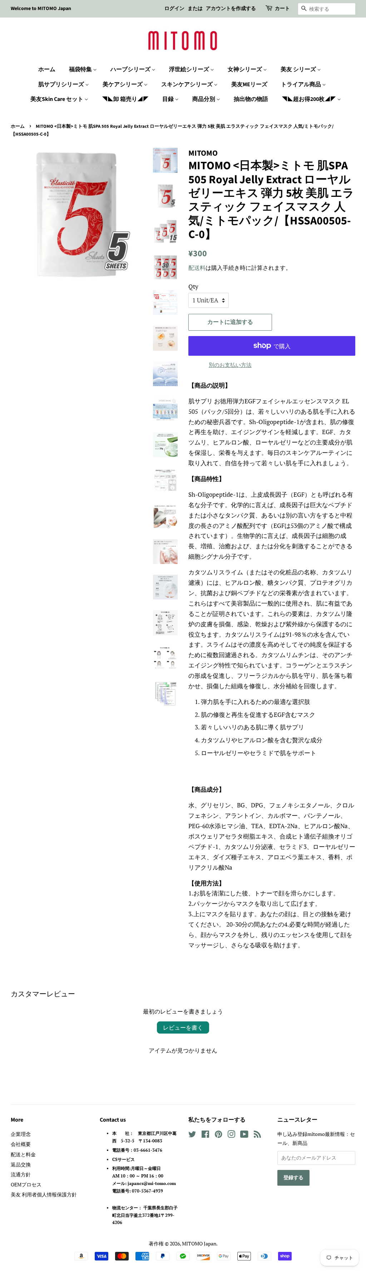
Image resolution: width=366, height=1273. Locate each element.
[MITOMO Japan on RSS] (257, 1135)
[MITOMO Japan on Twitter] (192, 1135)
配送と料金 (23, 1154)
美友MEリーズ (249, 84)
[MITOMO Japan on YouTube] (244, 1135)
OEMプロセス (26, 1184)
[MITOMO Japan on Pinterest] (218, 1135)
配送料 (197, 268)
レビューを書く (183, 1027)
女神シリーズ (245, 69)
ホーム (46, 69)
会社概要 (21, 1144)
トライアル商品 (301, 84)
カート (282, 8)
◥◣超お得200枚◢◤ (309, 99)
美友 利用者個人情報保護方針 (44, 1194)
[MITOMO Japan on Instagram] (231, 1135)
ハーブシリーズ (131, 69)
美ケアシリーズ (123, 84)
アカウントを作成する (231, 8)
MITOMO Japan (199, 1243)
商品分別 (204, 99)
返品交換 (21, 1164)
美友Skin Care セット (57, 99)
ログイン (174, 8)
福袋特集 (81, 69)
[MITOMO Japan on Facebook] (205, 1135)
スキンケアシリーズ (187, 84)
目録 (168, 99)
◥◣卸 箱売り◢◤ (125, 99)
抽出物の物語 (251, 99)
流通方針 (21, 1174)
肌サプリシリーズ (61, 84)
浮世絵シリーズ (189, 69)
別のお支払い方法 (230, 364)
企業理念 (21, 1134)
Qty (193, 286)
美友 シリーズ (299, 69)
